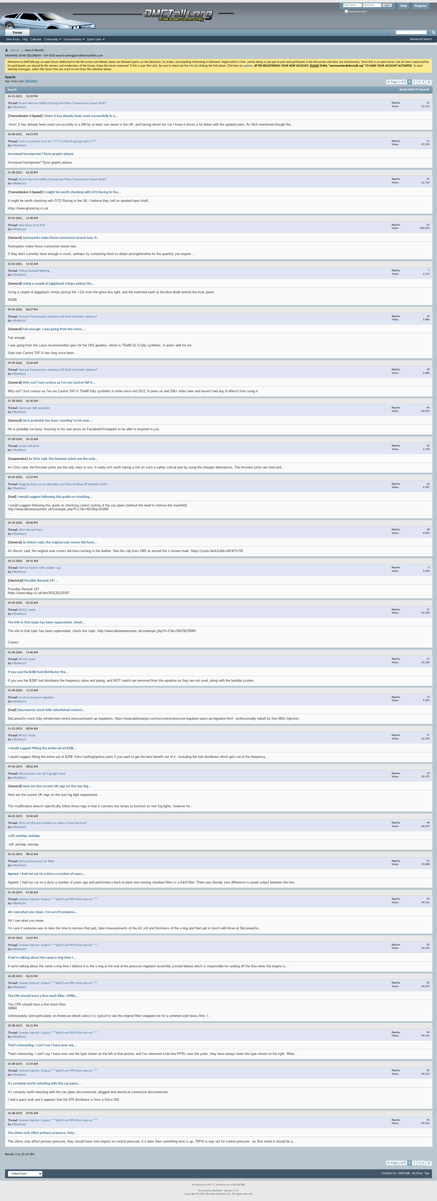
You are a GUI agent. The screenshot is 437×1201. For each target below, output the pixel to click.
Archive (417, 1173)
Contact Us (389, 1173)
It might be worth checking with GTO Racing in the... (82, 192)
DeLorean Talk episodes (34, 408)
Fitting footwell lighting (34, 270)
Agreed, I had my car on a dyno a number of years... (46, 874)
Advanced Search (421, 39)
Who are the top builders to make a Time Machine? (53, 823)
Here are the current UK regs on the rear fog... (57, 786)
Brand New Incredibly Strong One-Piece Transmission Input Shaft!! (63, 103)
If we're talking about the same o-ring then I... (42, 958)
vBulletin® (218, 1190)
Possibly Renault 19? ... (41, 581)
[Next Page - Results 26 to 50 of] (429, 82)
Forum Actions (72, 39)
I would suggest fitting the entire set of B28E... (42, 748)
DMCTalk (404, 1173)
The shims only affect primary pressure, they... (42, 1133)
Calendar (35, 39)
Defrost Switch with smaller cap (40, 567)
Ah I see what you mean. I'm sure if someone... (42, 912)
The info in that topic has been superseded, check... (46, 622)
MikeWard (19, 107)
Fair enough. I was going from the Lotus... (54, 329)
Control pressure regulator (36, 697)
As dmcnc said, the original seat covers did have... (60, 542)
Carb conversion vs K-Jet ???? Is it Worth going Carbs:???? (57, 141)
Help (403, 6)
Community (51, 39)
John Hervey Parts (31, 529)
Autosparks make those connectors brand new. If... (61, 238)
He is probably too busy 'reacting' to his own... (57, 421)
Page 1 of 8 (398, 82)
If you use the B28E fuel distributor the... (38, 672)
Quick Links (94, 39)
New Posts (13, 39)
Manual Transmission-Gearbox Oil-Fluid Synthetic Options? (58, 316)
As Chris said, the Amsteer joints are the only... (63, 459)
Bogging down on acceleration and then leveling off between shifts (63, 484)
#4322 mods (27, 610)
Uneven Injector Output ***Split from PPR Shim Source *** (58, 899)
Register (420, 6)
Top (426, 1173)
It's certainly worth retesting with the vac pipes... (44, 1084)
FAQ (25, 39)
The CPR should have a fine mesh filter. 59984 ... (43, 996)
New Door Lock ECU (32, 225)
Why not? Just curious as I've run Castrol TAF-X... (59, 383)
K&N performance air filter (36, 861)
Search (14, 50)
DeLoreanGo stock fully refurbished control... (51, 710)
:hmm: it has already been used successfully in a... (80, 116)
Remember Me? (357, 11)
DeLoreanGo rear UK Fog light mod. (42, 773)
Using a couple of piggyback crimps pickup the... (59, 284)
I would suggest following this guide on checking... (54, 497)
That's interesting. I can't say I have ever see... (42, 1045)
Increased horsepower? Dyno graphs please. (41, 154)
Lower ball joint (29, 446)
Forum (17, 32)
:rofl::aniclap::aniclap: (24, 836)
